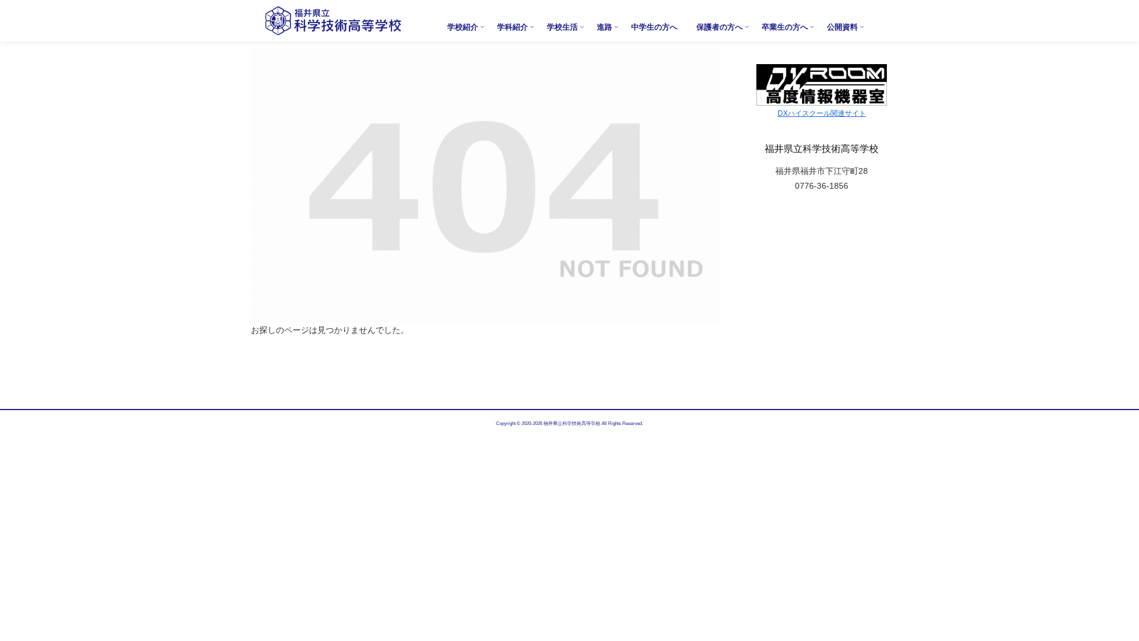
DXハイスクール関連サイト (822, 113)
